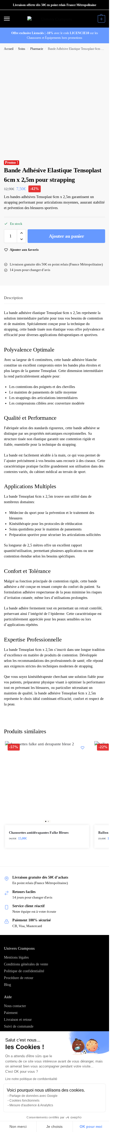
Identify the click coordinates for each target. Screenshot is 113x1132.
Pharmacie (36, 49)
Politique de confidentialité (24, 971)
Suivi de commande (18, 1026)
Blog (7, 985)
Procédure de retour (18, 978)
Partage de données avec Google (33, 1096)
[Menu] (12, 19)
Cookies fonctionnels (24, 1100)
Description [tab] (13, 298)
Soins (21, 49)
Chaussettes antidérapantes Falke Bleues (39, 833)
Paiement (11, 1013)
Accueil (8, 49)
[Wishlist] (82, 748)
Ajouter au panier (66, 236)
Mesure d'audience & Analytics (31, 1105)
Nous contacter (15, 1006)
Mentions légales (16, 957)
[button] (100, 19)
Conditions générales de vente (26, 964)
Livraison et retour (18, 1020)
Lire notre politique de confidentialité (31, 1079)
